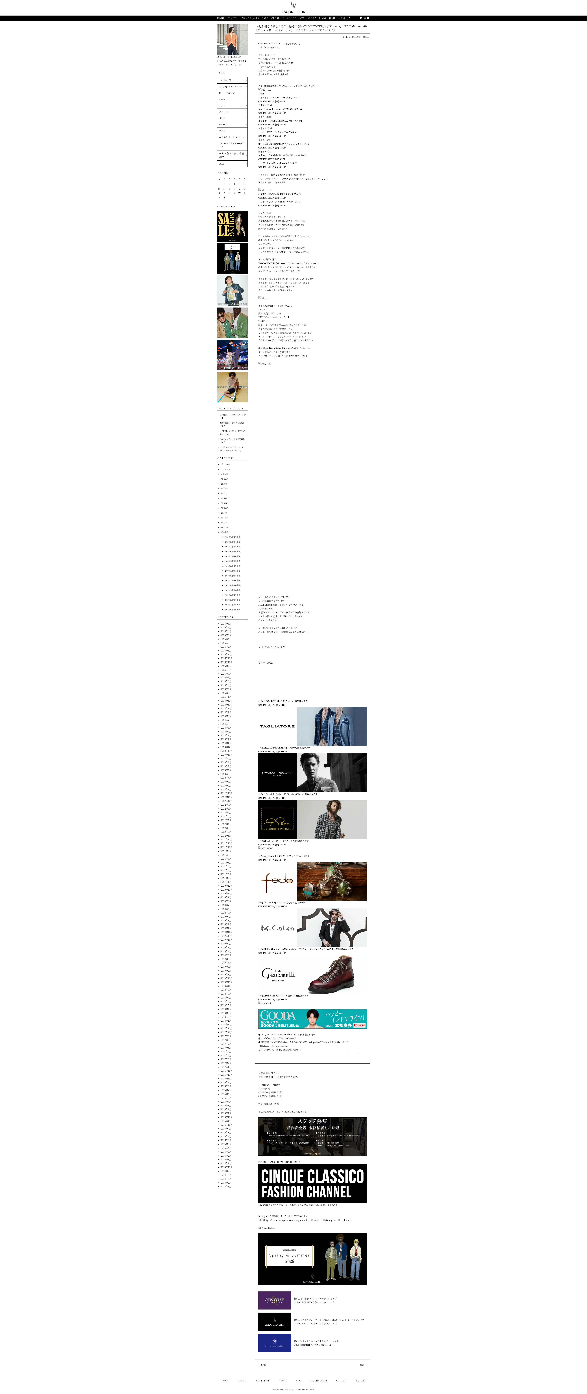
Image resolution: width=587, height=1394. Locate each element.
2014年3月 (226, 1178)
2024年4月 (226, 731)
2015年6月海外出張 (232, 600)
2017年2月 (226, 1063)
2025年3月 (226, 689)
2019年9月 (226, 943)
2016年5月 (226, 1097)
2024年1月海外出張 (232, 546)
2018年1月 (226, 1020)
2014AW (224, 517)
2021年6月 (226, 862)
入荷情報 (224, 474)
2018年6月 (226, 1001)
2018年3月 (226, 1013)
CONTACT (341, 1380)
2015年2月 (226, 1155)
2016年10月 (227, 1078)
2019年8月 (226, 947)
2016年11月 (227, 1074)
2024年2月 (226, 739)
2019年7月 (226, 951)
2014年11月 (227, 1167)
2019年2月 (226, 970)
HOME (221, 18)
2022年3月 (226, 827)
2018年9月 (226, 989)
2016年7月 (226, 1090)
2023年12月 (227, 747)
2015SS (366, 37)
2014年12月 (227, 1163)
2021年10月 (227, 847)
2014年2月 (226, 1182)
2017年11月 (227, 1028)
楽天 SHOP (280, 101)
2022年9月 (226, 804)
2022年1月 (226, 835)
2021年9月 (226, 851)
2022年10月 (227, 800)
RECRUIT (360, 1380)
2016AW (224, 498)
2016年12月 (227, 1070)
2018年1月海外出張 (232, 580)
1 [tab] (227, 68)
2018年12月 (227, 978)
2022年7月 (226, 812)
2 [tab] (232, 68)
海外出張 (224, 532)
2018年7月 (226, 997)
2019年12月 (227, 932)
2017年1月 (226, 1066)
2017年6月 (226, 1047)
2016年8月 (226, 1086)
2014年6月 (226, 1174)
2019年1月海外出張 (232, 570)
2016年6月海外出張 (232, 595)
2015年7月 (226, 1136)
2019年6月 (226, 955)
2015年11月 (227, 1120)
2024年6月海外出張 (232, 541)
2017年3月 (226, 1059)
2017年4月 (226, 1055)
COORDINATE (296, 18)
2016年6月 (226, 1094)
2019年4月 (226, 962)
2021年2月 (226, 878)
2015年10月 (227, 1124)
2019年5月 (226, 959)
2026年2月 (226, 646)
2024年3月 (226, 735)
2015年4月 (226, 1147)
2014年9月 (226, 1171)
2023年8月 (226, 762)
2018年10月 (227, 985)
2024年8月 (226, 716)
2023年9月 (226, 758)
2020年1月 (226, 928)
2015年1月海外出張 (232, 604)
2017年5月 (226, 1051)
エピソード (225, 469)
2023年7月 (226, 766)
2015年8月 (226, 1132)
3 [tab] (236, 68)
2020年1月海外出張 (232, 561)
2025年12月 (227, 654)
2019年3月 (226, 966)
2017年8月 (226, 1039)
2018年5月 (226, 1005)
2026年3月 (226, 642)
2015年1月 (226, 1159)
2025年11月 (227, 658)
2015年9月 (226, 1128)
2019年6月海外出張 (232, 566)
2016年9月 (226, 1082)
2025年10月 (227, 662)
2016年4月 (226, 1101)
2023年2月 (226, 785)
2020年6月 (226, 908)
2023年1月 (226, 789)
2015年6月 (226, 1140)
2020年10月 (227, 893)
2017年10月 (227, 1032)
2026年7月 (226, 627)
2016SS (224, 503)
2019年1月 (226, 974)
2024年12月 (227, 700)
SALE (265, 18)
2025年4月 (226, 685)
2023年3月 (226, 781)
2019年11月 (227, 935)
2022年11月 (227, 797)
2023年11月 (227, 750)
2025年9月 (226, 666)
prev (362, 1364)
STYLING (225, 527)
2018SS (224, 483)
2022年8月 (226, 808)
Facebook (288, 1034)
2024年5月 (226, 727)
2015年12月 (227, 1117)
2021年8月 (226, 854)
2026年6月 (226, 631)
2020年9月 (226, 897)
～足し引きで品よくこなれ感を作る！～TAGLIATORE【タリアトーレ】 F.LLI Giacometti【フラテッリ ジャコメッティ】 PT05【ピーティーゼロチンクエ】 (311, 28)
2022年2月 (226, 831)
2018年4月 (226, 1009)
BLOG (298, 1380)
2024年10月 (227, 708)
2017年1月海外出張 (232, 590)
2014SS (224, 522)
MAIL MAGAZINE (339, 18)
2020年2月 (226, 924)
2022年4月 (226, 824)
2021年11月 (227, 843)
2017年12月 (227, 1024)
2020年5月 (226, 912)
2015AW (224, 508)
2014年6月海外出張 (232, 609)
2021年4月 (226, 870)
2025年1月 (226, 696)
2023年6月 (226, 770)
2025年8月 (226, 669)
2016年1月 (226, 1113)
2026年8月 (226, 623)
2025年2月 (226, 692)
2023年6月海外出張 (232, 551)
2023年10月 (227, 754)
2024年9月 (226, 712)
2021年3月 (226, 874)
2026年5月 (226, 635)
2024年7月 (226, 719)
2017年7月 (226, 1043)
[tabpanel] (232, 45)
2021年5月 (226, 866)
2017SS (224, 493)
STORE (312, 18)
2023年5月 (226, 773)
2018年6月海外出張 (232, 575)
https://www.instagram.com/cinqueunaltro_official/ (291, 1219)
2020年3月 (226, 920)
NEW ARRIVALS (249, 18)
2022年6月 (226, 816)
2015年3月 (226, 1151)
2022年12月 (227, 793)
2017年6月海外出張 (232, 585)
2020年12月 (227, 885)
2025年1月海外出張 (232, 537)
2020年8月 (226, 901)
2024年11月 (227, 704)
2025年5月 (226, 681)
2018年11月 (227, 982)
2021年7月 (226, 858)
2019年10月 (227, 939)
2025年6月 (226, 677)
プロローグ (225, 464)
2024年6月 (226, 723)
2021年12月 (227, 839)
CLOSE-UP (242, 1380)
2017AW (224, 488)
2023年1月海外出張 (232, 556)
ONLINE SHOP (266, 101)
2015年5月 (226, 1144)
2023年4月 (226, 777)
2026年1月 (226, 650)
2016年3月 (226, 1105)
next (263, 1364)
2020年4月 (226, 916)
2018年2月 (226, 1016)
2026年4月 (226, 638)
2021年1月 (226, 881)
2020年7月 (226, 904)
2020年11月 (227, 889)
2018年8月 (226, 993)
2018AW (224, 479)
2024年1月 (226, 743)
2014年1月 (226, 1186)
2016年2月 (226, 1109)
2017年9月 (226, 1036)
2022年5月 (226, 820)
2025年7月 (226, 673)
